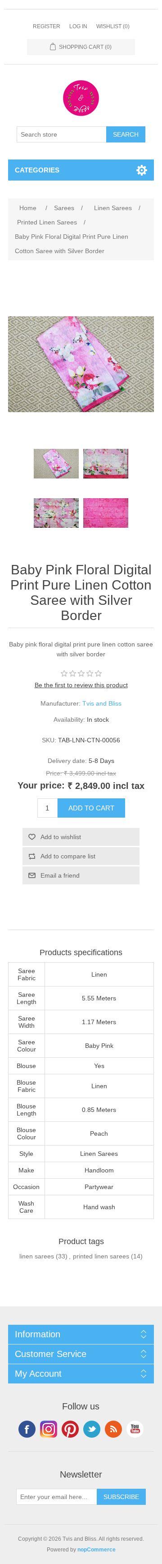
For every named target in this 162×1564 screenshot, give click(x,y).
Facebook (27, 1429)
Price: (54, 773)
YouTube (135, 1429)
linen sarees (36, 1256)
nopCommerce (96, 1550)
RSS (113, 1429)
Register (46, 26)
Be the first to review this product (81, 685)
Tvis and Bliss (102, 703)
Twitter (91, 1429)
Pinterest (70, 1429)
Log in (78, 26)
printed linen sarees (101, 1256)
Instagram (48, 1429)
